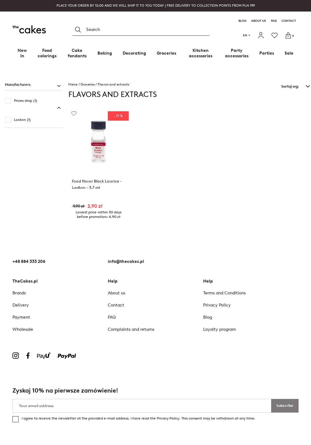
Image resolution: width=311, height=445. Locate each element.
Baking (104, 53)
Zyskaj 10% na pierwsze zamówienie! (65, 390)
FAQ (274, 20)
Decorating (134, 53)
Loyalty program (219, 329)
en (245, 35)
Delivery (20, 305)
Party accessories (236, 53)
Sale (289, 53)
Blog (242, 20)
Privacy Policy (168, 418)
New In (22, 53)
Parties (266, 53)
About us (258, 20)
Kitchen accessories (200, 53)
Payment (21, 317)
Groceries (166, 53)
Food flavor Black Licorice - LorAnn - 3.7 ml (97, 184)
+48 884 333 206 (28, 261)
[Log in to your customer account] (261, 35)
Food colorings (47, 53)
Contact (289, 20)
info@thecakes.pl (126, 261)
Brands (19, 293)
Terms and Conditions (224, 293)
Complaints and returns (131, 329)
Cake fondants (77, 53)
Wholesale (22, 329)
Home (72, 84)
